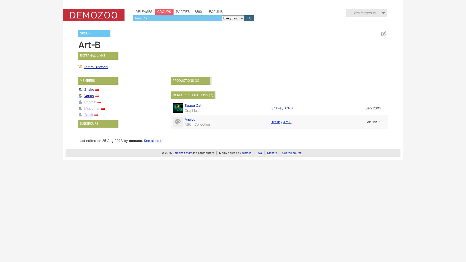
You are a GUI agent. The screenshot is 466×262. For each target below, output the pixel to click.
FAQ (259, 153)
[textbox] (177, 18)
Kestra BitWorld (96, 67)
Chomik (90, 102)
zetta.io (246, 153)
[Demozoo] (94, 15)
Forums (216, 11)
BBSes (199, 11)
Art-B (288, 108)
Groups (164, 11)
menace (135, 141)
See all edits (153, 141)
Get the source (292, 153)
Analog (190, 119)
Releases (144, 11)
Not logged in (365, 13)
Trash (88, 115)
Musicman (92, 108)
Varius (89, 96)
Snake (89, 89)
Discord (272, 153)
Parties (183, 11)
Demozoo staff (182, 153)
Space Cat (193, 105)
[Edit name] (383, 33)
